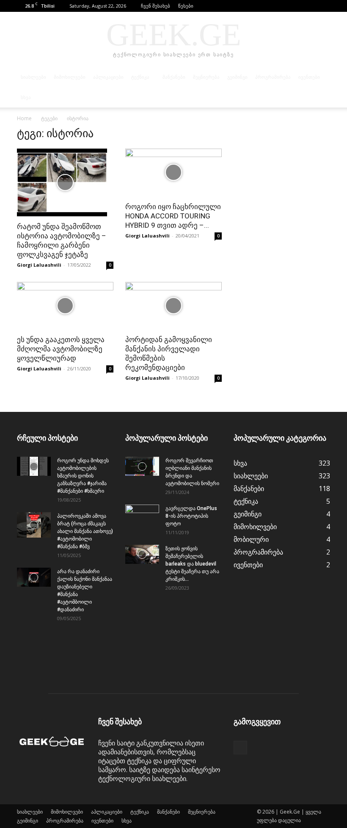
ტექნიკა (140, 77)
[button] (311, 6)
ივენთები (309, 77)
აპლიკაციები (108, 77)
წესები (185, 6)
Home (24, 118)
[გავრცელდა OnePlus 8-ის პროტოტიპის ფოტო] (142, 516)
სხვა (26, 97)
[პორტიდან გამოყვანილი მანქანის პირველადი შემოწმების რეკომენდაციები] (173, 306)
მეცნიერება (206, 77)
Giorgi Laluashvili (39, 265)
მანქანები (173, 77)
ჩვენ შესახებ (155, 6)
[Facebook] (323, 6)
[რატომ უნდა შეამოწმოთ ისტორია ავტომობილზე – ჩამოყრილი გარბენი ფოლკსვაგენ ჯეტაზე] (65, 182)
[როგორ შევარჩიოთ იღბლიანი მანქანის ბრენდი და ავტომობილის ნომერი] (142, 466)
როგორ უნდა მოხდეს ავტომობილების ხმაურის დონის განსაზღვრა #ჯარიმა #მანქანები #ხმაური (83, 476)
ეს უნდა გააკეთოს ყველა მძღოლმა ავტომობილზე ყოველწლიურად (61, 348)
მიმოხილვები (69, 77)
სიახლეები (33, 77)
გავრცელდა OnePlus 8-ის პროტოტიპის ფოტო (191, 516)
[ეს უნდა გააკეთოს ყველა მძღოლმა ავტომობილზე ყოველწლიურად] (65, 306)
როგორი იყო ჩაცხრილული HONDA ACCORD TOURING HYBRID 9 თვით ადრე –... (173, 215)
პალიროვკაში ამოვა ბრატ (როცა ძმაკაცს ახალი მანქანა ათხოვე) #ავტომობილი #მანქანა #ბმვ (85, 531)
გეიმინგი (237, 77)
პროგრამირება (273, 77)
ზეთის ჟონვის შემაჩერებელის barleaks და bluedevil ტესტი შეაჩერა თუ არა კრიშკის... (192, 564)
